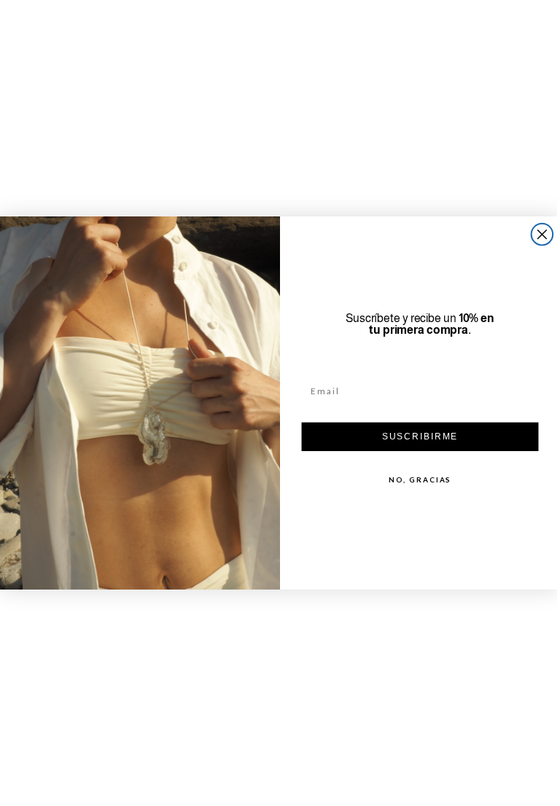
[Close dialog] (537, 235)
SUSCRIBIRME (414, 436)
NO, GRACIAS (414, 479)
